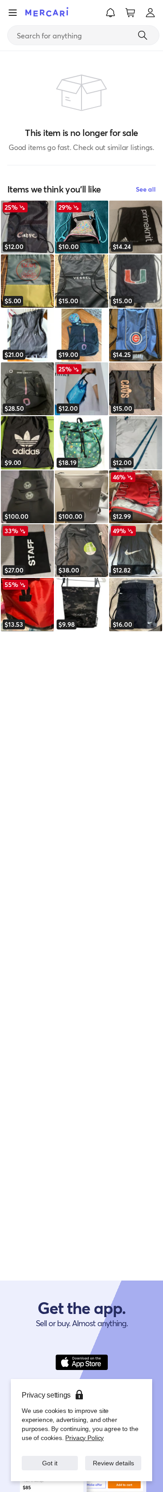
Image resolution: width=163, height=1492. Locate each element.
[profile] (150, 13)
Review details (113, 1458)
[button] (110, 13)
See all (146, 189)
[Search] (143, 35)
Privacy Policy (83, 1428)
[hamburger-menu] (13, 13)
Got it (50, 1458)
